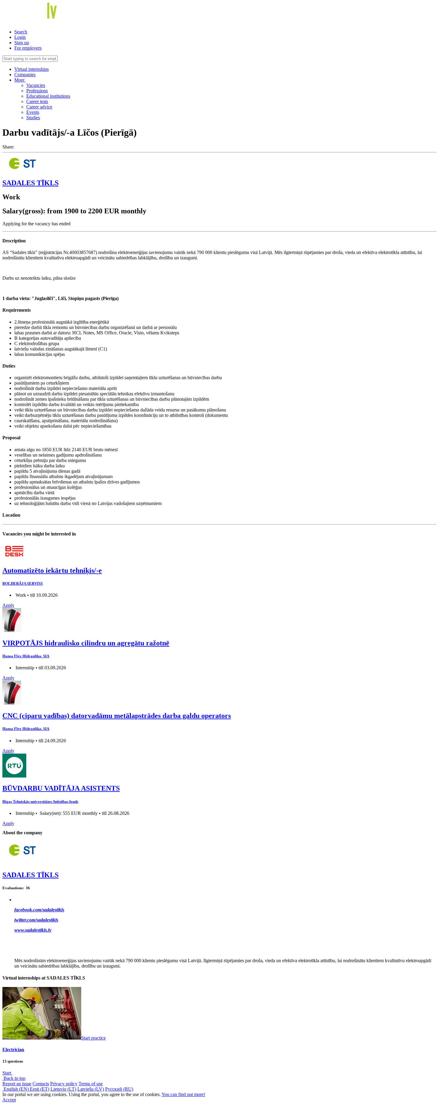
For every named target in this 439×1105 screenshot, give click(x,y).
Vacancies (35, 85)
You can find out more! (183, 1094)
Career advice (39, 106)
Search (20, 31)
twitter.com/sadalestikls (36, 919)
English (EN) (16, 1089)
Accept (9, 1099)
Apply (8, 605)
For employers (28, 47)
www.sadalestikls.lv (32, 930)
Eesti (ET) (39, 1089)
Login (20, 37)
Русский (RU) (119, 1089)
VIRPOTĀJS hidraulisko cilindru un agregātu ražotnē (85, 643)
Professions (37, 90)
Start (7, 1072)
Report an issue (16, 1083)
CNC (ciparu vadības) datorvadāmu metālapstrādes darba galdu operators (116, 716)
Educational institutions (48, 96)
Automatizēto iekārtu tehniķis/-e (52, 570)
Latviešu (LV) (90, 1089)
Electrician (13, 1049)
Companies (25, 74)
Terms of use (91, 1083)
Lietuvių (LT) (63, 1089)
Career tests (37, 101)
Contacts (41, 1083)
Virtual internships (31, 69)
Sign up (21, 42)
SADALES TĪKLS (30, 183)
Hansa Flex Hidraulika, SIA (25, 656)
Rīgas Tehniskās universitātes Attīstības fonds (40, 801)
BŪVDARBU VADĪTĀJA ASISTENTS (61, 788)
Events (32, 112)
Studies (33, 117)
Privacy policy (63, 1083)
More (20, 79)
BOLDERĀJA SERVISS (22, 583)
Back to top (13, 1078)
